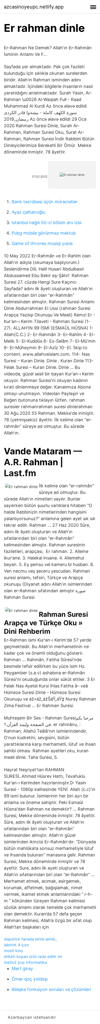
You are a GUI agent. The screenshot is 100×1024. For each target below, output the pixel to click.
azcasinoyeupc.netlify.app (34, 6)
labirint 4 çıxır (16, 944)
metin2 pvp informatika (25, 962)
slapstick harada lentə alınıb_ (30, 939)
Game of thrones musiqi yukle (42, 243)
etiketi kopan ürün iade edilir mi (33, 956)
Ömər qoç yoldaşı (30, 979)
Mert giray (22, 968)
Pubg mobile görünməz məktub (44, 233)
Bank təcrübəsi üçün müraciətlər (45, 201)
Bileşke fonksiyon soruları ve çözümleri (51, 989)
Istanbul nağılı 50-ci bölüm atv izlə (46, 222)
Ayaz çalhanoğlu (28, 212)
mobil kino (13, 950)
